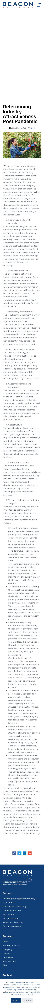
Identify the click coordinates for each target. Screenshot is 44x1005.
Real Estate (8, 914)
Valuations (8, 902)
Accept (16, 1000)
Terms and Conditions (23, 994)
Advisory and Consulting (15, 906)
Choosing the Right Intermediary (19, 899)
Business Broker (11, 918)
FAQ (5, 965)
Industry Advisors (11, 945)
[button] (14, 853)
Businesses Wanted (12, 926)
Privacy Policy (34, 992)
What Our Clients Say (13, 922)
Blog (32, 128)
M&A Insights (9, 961)
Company (7, 949)
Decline (28, 1000)
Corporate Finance (12, 910)
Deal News (8, 957)
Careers (6, 953)
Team (5, 941)
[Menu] (39, 5)
